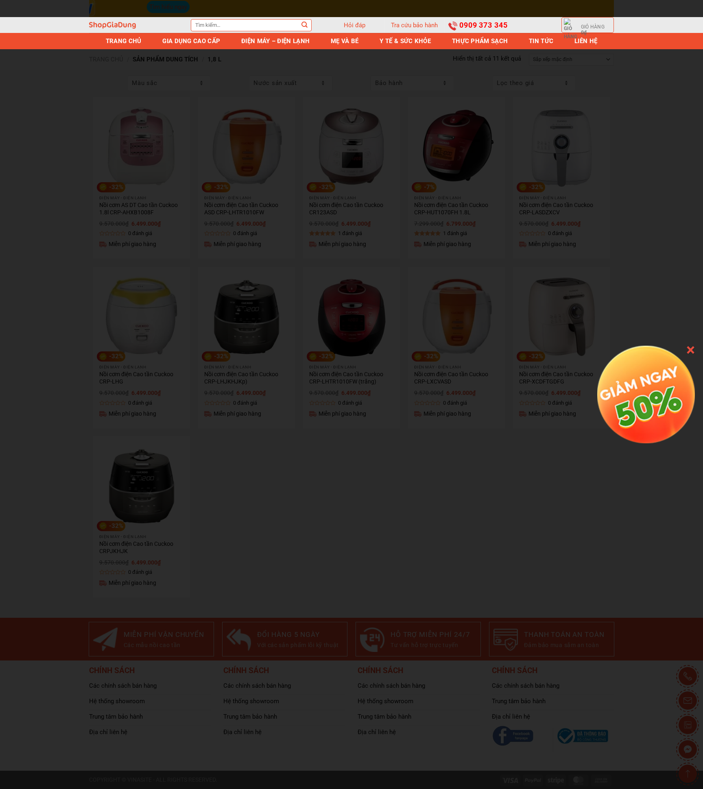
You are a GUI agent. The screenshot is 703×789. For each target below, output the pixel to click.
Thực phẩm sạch (480, 41)
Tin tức (541, 41)
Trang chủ (124, 41)
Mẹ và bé (344, 41)
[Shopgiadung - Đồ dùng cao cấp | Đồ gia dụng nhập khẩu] (112, 25)
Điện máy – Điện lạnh (275, 41)
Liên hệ (585, 41)
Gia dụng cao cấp (191, 41)
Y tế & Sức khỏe (405, 41)
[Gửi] (304, 25)
